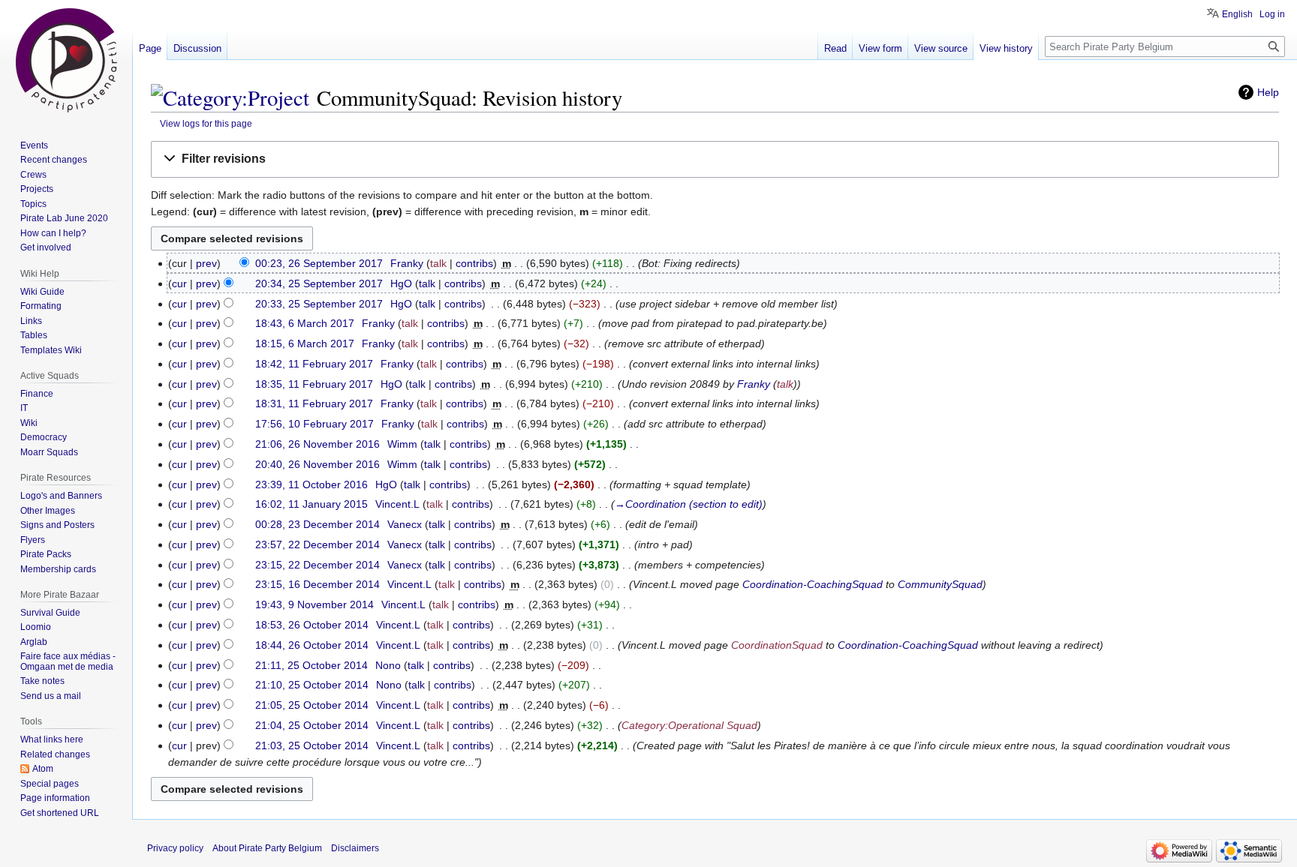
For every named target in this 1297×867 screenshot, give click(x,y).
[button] (715, 159)
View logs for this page (206, 123)
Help (1268, 92)
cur (179, 284)
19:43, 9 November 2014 (314, 604)
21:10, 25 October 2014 (312, 685)
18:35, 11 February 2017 (314, 384)
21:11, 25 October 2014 (311, 665)
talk (438, 263)
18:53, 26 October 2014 (312, 625)
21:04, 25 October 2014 (312, 725)
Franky (753, 384)
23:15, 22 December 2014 (317, 565)
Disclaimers (355, 848)
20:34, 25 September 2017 (319, 284)
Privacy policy (175, 848)
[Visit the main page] (66, 60)
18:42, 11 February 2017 (314, 364)
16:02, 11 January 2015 (311, 504)
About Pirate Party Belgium (267, 848)
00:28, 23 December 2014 (317, 524)
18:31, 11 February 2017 (314, 404)
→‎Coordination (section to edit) (689, 504)
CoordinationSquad (777, 645)
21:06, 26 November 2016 (317, 444)
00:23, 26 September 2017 (319, 263)
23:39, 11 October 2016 (311, 484)
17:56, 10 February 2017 (314, 424)
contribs (474, 263)
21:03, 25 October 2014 (312, 746)
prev (206, 263)
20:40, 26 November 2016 (317, 464)
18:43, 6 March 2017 (304, 323)
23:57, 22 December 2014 (317, 544)
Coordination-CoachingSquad (812, 584)
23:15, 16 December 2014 (317, 584)
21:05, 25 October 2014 (312, 705)
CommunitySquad (940, 584)
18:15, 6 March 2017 (304, 344)
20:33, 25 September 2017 (319, 304)
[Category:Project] (230, 97)
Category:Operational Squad (689, 725)
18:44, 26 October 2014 (312, 645)
